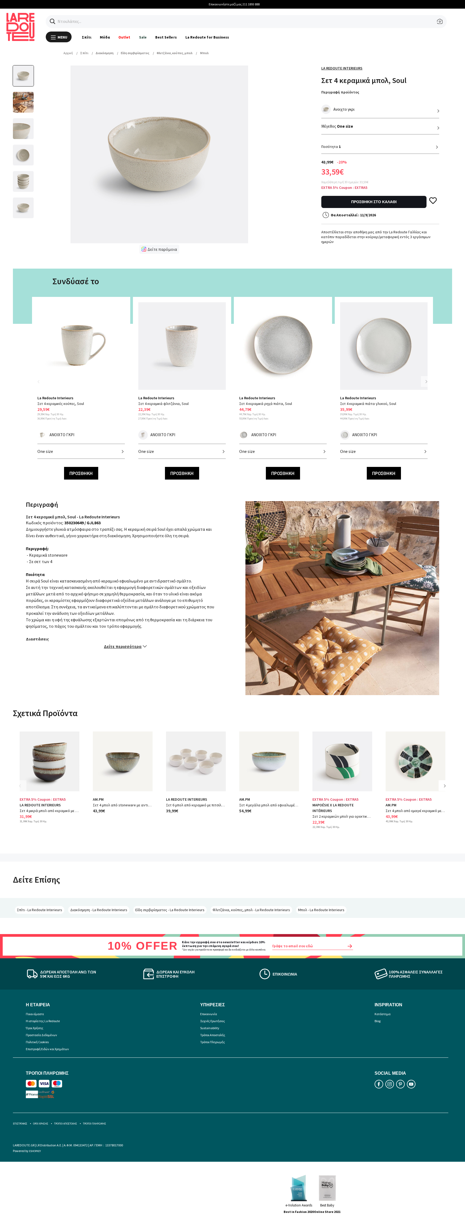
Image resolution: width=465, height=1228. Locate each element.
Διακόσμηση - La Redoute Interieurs (98, 909)
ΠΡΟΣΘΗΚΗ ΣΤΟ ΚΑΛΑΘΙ (374, 202)
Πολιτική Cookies (37, 1042)
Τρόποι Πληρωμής (212, 1042)
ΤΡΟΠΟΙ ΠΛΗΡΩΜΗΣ (94, 1123)
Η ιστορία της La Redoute (43, 1021)
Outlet (124, 37)
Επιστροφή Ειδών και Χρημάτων (47, 1049)
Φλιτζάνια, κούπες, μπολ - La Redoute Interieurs (251, 909)
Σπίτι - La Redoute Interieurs (39, 909)
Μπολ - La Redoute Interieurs (321, 909)
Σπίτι (86, 37)
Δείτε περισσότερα (123, 646)
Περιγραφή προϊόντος (340, 92)
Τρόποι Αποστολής (212, 1035)
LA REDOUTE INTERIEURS (40, 805)
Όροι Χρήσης (34, 1028)
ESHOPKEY (35, 1151)
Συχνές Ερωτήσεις (212, 1021)
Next (426, 381)
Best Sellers (166, 37)
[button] (52, 21)
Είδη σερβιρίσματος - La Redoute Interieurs (170, 909)
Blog (378, 1021)
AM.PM (98, 799)
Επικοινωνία (208, 1014)
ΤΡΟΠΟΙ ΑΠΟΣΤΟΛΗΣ (65, 1123)
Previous (41, 385)
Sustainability (209, 1028)
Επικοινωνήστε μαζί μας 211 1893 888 (232, 4)
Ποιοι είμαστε (35, 1014)
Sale (143, 37)
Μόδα (105, 37)
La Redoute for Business (207, 37)
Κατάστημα (382, 1014)
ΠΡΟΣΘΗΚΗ (81, 473)
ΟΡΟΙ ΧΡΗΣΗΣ (40, 1123)
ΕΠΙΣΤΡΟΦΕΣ (20, 1123)
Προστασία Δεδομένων (41, 1035)
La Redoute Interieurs (341, 68)
